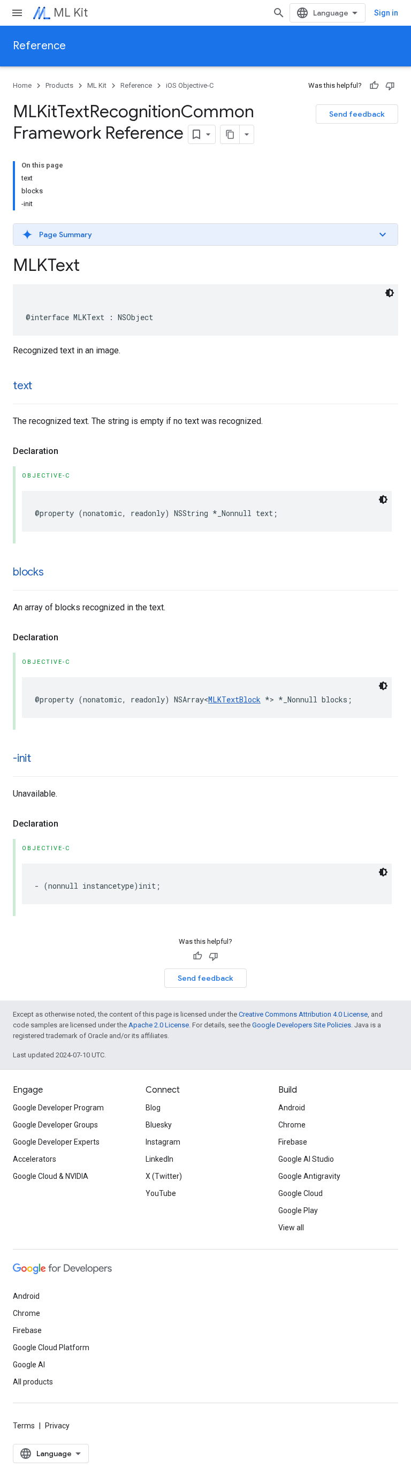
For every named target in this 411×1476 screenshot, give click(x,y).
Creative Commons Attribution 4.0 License (303, 1014)
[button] (205, 234)
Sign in (386, 13)
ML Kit (71, 12)
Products (59, 85)
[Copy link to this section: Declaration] (69, 451)
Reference (39, 45)
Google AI (29, 1364)
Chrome (292, 1125)
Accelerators (34, 1159)
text (22, 385)
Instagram (163, 1142)
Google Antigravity (309, 1176)
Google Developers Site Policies (301, 1025)
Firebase (292, 1142)
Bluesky (159, 1125)
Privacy (57, 1425)
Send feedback (357, 114)
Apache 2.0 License (158, 1025)
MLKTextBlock (234, 699)
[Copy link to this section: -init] (41, 759)
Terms (24, 1425)
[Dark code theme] (389, 292)
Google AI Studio (306, 1159)
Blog (153, 1107)
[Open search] (278, 12)
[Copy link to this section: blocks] (54, 572)
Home (22, 85)
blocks (28, 572)
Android (291, 1107)
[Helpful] (374, 86)
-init (22, 758)
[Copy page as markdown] (230, 134)
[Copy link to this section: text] (43, 386)
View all (291, 1227)
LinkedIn (159, 1159)
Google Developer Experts (56, 1142)
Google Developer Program (58, 1107)
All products (33, 1381)
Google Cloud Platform (51, 1347)
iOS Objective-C (190, 85)
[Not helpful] (390, 86)
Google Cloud (300, 1193)
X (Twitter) (164, 1176)
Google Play (298, 1210)
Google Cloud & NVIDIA (50, 1176)
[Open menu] (17, 13)
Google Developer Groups (55, 1125)
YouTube (161, 1193)
